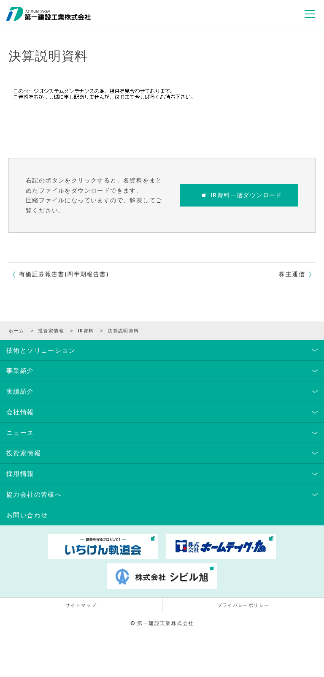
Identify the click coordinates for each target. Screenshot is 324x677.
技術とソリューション (41, 350)
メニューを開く (309, 13)
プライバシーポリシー (243, 605)
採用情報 (20, 473)
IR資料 (86, 330)
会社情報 (20, 412)
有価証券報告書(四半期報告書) (63, 274)
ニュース (20, 432)
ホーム (16, 330)
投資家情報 (51, 330)
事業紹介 (20, 370)
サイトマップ (81, 605)
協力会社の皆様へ (34, 494)
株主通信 (292, 274)
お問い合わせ (27, 515)
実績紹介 (20, 391)
